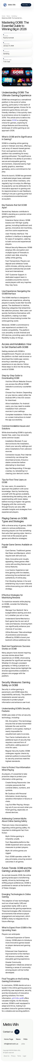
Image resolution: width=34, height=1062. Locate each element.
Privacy (13, 1056)
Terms (19, 1056)
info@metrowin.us (11, 1044)
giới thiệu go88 (18, 998)
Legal (24, 1056)
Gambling (14, 16)
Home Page (8, 1039)
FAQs (25, 1039)
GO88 (14, 120)
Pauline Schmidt (8, 38)
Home (3, 16)
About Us (6, 1056)
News (8, 16)
